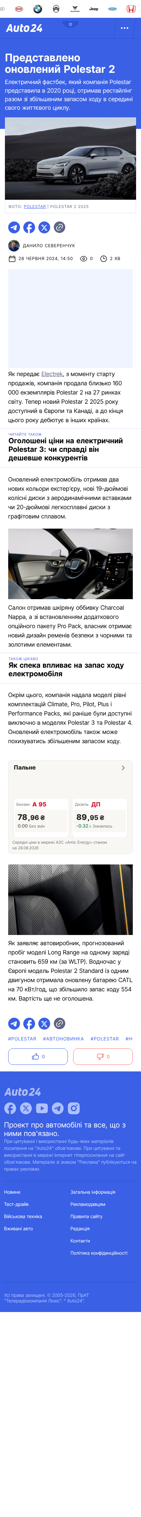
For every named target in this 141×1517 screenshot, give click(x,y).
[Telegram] (58, 1108)
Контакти (80, 1241)
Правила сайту (86, 1216)
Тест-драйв (16, 1204)
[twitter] (44, 227)
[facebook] (29, 227)
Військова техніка (23, 1216)
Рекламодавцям (88, 1204)
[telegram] (14, 227)
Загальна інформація (92, 1192)
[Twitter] (26, 1108)
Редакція (80, 1229)
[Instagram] (74, 1108)
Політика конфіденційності (99, 1253)
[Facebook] (10, 1108)
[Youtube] (42, 1108)
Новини (12, 1192)
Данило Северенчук (49, 245)
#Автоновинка (63, 1039)
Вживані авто (18, 1229)
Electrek (52, 374)
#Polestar (22, 1039)
